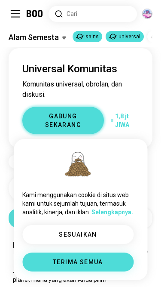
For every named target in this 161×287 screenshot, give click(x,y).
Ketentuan (133, 263)
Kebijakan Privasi (79, 270)
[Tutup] (19, 19)
